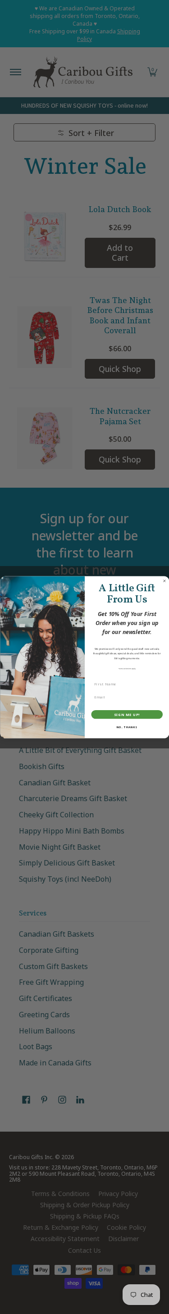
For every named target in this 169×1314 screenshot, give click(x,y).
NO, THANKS (126, 727)
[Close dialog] (164, 581)
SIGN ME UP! (127, 714)
